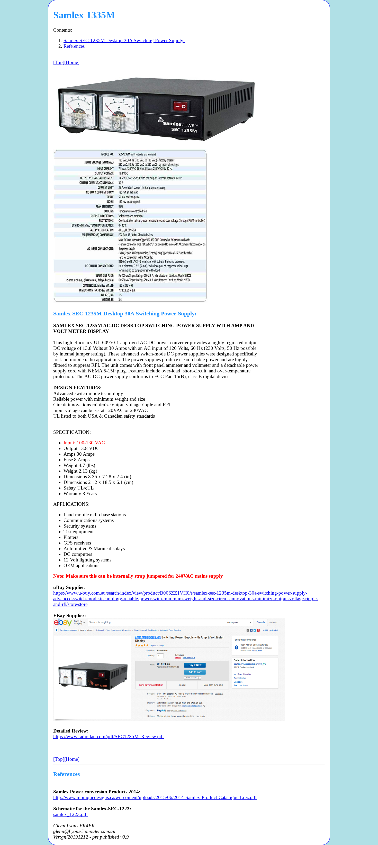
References (74, 46)
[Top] (58, 62)
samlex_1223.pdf (70, 814)
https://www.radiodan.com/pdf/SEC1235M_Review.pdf (108, 736)
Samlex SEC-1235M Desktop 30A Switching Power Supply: (124, 40)
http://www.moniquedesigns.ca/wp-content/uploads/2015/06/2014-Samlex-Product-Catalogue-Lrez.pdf (155, 797)
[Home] (71, 62)
